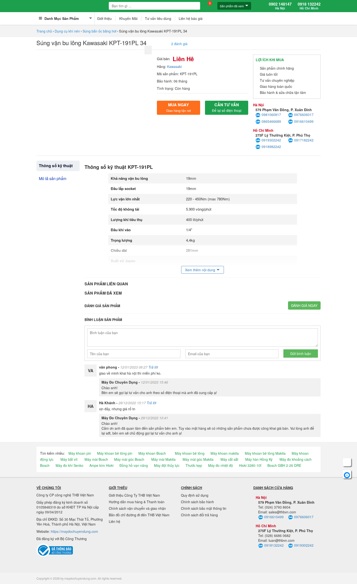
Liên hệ (114, 521)
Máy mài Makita (163, 459)
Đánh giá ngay (304, 305)
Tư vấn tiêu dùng (158, 18)
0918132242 (274, 545)
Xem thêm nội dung (200, 269)
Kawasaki (174, 66)
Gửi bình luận (300, 353)
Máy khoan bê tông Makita (265, 453)
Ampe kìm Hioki (101, 465)
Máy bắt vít (68, 459)
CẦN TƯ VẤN (226, 107)
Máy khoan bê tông (189, 453)
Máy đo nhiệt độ (220, 465)
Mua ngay (178, 107)
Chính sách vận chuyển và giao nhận (137, 508)
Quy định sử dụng (194, 495)
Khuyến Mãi (128, 18)
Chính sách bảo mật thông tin (203, 508)
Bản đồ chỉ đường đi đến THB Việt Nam (139, 514)
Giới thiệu (104, 18)
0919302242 (271, 140)
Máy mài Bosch (96, 459)
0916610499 (304, 121)
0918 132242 (309, 6)
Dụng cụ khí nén (67, 31)
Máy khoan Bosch (152, 453)
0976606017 (304, 114)
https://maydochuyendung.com (74, 531)
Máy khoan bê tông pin (114, 453)
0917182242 (304, 140)
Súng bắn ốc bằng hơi (99, 31)
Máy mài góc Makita (198, 459)
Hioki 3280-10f (250, 465)
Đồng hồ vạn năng (133, 465)
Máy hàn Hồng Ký (258, 459)
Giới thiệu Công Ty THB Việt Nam (134, 495)
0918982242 (271, 146)
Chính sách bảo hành (197, 501)
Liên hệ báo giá (191, 18)
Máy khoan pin (79, 453)
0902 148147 (280, 6)
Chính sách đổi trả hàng (199, 514)
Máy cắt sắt (229, 459)
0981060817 (271, 114)
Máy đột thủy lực (166, 465)
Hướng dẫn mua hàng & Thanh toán (136, 501)
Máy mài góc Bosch (129, 459)
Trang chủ (44, 31)
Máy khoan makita (225, 453)
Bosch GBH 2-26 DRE (284, 465)
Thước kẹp (194, 465)
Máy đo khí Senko (69, 465)
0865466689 (271, 121)
